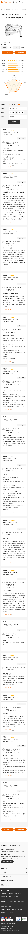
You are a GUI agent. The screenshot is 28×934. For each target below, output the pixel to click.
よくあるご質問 (13, 901)
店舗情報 (3, 912)
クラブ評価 (3, 872)
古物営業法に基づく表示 (6, 928)
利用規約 (3, 923)
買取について (14, 899)
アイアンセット (8, 42)
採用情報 (20, 909)
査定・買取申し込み (7, 861)
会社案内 (3, 909)
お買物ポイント (4, 901)
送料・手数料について (13, 896)
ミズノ (2, 42)
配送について (18, 893)
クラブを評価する (7, 52)
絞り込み (14, 122)
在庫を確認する (20, 52)
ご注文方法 (10, 893)
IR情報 (8, 909)
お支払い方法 (4, 896)
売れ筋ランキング (5, 868)
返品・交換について (5, 899)
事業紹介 (14, 909)
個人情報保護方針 (11, 923)
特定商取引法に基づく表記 (7, 926)
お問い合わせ (21, 901)
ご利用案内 (3, 893)
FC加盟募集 (10, 912)
